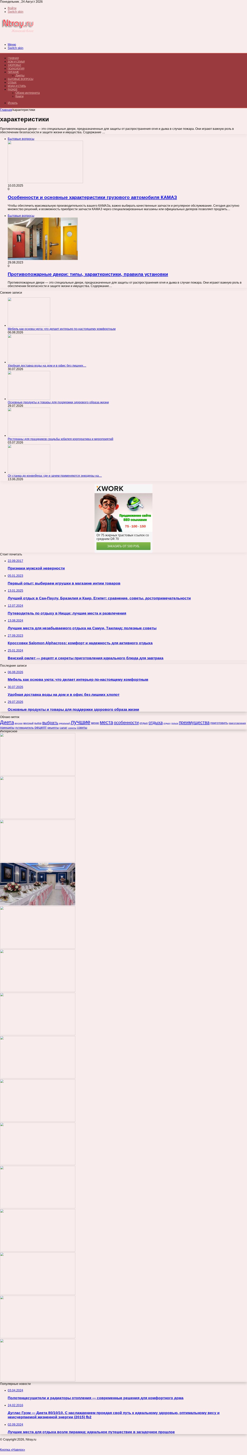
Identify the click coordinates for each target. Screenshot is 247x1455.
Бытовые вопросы (20, 79)
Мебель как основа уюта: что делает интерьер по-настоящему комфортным (62, 329)
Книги (19, 96)
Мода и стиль (17, 86)
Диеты (20, 75)
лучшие (80, 722)
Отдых (12, 82)
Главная (6, 109)
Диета (7, 722)
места (106, 722)
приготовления (237, 723)
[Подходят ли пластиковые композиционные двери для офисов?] (37, 1164)
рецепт (41, 727)
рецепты (53, 727)
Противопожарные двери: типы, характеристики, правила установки (88, 274)
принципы (7, 727)
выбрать (50, 722)
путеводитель (24, 727)
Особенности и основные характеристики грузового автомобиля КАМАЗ (92, 197)
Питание (13, 72)
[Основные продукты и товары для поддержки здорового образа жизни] (29, 398)
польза (174, 723)
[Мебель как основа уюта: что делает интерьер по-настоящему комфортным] (29, 325)
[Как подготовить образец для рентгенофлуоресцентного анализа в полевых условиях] (37, 1380)
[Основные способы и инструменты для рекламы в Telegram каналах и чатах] (37, 991)
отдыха (156, 722)
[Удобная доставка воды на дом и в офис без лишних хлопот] (29, 362)
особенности (126, 722)
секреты (72, 728)
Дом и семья (16, 61)
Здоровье (14, 65)
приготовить (219, 723)
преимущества (194, 722)
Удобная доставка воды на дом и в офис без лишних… (47, 365)
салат (63, 727)
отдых (144, 723)
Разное (12, 89)
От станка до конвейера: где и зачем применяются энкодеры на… (55, 475)
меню (95, 723)
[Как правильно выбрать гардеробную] (37, 1034)
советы (82, 727)
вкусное (19, 723)
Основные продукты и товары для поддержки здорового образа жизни (58, 402)
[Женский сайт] (18, 38)
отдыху (167, 723)
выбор (37, 723)
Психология (16, 68)
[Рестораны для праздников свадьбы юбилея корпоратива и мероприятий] (29, 435)
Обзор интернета (27, 92)
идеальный (64, 723)
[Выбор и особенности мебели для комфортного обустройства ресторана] (37, 1077)
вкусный (28, 723)
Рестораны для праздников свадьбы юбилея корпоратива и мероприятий (60, 439)
